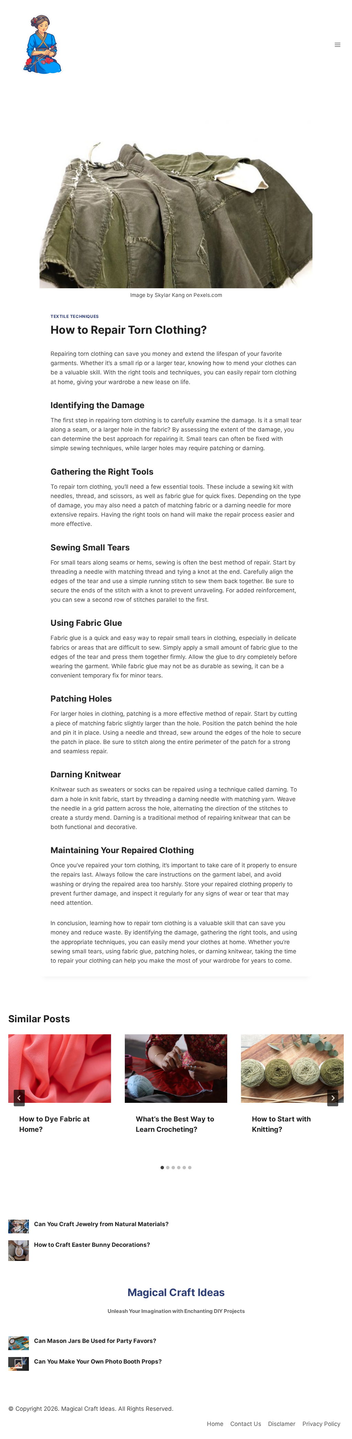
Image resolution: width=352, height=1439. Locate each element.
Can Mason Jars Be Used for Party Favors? (95, 1340)
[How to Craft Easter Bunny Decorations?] (18, 1250)
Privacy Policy (321, 1423)
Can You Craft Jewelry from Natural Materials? (101, 1224)
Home (215, 1423)
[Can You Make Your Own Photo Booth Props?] (18, 1364)
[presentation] (59, 1068)
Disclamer (281, 1423)
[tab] (162, 1167)
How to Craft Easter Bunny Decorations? (92, 1244)
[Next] (332, 1098)
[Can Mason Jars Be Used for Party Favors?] (18, 1343)
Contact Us (245, 1423)
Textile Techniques (75, 316)
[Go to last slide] (19, 1098)
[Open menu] (337, 44)
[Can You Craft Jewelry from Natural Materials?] (18, 1226)
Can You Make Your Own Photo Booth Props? (98, 1361)
